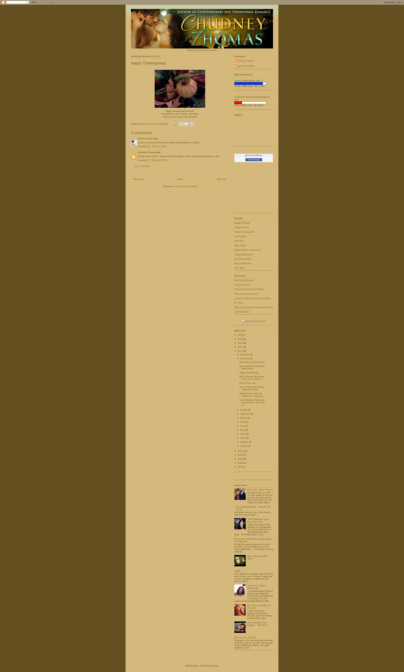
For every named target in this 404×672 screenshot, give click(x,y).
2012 (240, 351)
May (242, 430)
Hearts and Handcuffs (244, 232)
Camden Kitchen (242, 285)
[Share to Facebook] (189, 124)
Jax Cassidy (240, 236)
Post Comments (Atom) (186, 186)
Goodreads (212, 50)
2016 (240, 335)
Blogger (215, 666)
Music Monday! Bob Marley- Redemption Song (252, 388)
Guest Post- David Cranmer (260, 489)
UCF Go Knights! (242, 312)
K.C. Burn (238, 303)
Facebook (200, 50)
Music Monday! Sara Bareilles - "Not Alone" (257, 623)
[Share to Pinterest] (192, 124)
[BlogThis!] (183, 124)
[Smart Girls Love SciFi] (253, 321)
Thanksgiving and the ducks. (252, 362)
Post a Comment (142, 166)
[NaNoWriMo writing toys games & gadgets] (253, 83)
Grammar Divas (241, 227)
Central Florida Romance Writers (249, 289)
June (242, 426)
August (243, 418)
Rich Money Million (243, 259)
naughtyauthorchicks (243, 254)
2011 (240, 451)
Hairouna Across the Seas (246, 294)
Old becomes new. (247, 383)
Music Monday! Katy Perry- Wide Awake (251, 367)
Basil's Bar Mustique (243, 280)
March (243, 438)
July (242, 422)
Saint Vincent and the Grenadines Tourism (253, 307)
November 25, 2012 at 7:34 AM (152, 146)
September (245, 414)
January (244, 446)
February (244, 442)
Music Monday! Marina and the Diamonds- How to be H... (252, 402)
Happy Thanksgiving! (249, 372)
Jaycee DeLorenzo (246, 66)
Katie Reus (239, 241)
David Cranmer (145, 138)
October (244, 410)
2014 (240, 343)
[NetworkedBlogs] (253, 155)
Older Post (221, 179)
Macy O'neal (240, 245)
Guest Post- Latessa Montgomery (256, 587)
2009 (240, 459)
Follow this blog (254, 160)
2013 (240, 347)
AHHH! (237, 571)
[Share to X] (186, 124)
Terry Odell (239, 268)
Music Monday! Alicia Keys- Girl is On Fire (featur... (252, 377)
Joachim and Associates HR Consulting (252, 298)
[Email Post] (174, 124)
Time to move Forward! (244, 637)
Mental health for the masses (247, 250)
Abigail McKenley (242, 223)
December (245, 354)
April (242, 434)
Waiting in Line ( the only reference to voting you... (252, 394)
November (245, 358)
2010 (240, 455)
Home (180, 179)
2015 (240, 339)
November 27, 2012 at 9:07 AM (152, 160)
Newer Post (138, 179)
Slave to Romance (242, 263)
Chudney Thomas (146, 152)
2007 (240, 467)
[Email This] (180, 124)
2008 (240, 463)
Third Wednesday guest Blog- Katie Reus (258, 520)
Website (191, 50)
